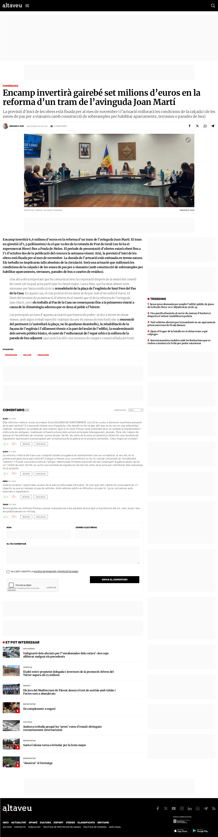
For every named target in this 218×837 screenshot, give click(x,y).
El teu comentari (16, 544)
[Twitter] (197, 126)
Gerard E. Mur (16, 126)
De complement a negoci (39, 708)
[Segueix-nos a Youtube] (174, 808)
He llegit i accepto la (44, 571)
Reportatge (29, 704)
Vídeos (70, 822)
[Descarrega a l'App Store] (180, 830)
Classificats (86, 822)
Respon (26, 444)
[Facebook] (189, 126)
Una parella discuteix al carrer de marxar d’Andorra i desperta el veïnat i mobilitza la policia (179, 315)
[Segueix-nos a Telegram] (206, 808)
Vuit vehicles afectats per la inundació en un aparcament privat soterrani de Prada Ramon (181, 324)
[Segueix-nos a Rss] (214, 808)
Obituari (103, 822)
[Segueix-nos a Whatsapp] (198, 808)
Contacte (20, 827)
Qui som (7, 827)
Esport (27, 686)
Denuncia (41, 444)
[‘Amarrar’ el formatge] (11, 761)
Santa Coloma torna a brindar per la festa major (54, 745)
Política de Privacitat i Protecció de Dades (56, 571)
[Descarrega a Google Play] (200, 830)
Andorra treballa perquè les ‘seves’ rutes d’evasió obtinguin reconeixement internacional (62, 728)
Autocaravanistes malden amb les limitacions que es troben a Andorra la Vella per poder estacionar (179, 342)
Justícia (27, 667)
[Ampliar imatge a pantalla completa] (188, 139)
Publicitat (34, 827)
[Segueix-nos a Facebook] (158, 808)
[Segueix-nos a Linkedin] (190, 808)
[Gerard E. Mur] (5, 126)
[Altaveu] (12, 5)
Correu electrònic (86, 527)
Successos (29, 649)
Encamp (27, 355)
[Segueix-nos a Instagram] (182, 808)
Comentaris (60, 126)
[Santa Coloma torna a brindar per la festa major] (11, 744)
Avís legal (115, 827)
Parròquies (10, 85)
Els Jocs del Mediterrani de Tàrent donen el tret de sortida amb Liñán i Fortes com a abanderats (69, 692)
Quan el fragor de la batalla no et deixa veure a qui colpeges (177, 333)
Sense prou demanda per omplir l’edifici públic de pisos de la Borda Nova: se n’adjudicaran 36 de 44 (180, 306)
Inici (6, 822)
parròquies (11, 355)
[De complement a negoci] (11, 707)
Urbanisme (43, 355)
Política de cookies (94, 827)
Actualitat (18, 822)
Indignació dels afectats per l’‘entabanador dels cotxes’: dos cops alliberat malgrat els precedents (65, 655)
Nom (9, 527)
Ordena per (120, 410)
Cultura (27, 722)
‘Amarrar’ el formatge (37, 763)
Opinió (33, 822)
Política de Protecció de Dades (62, 827)
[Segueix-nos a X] (166, 808)
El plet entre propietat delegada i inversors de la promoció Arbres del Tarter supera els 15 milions (68, 673)
